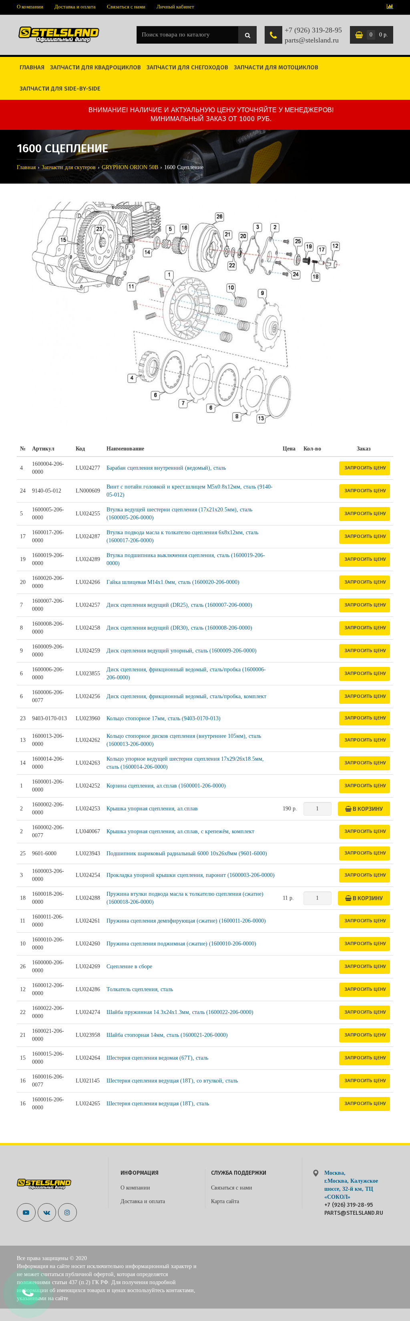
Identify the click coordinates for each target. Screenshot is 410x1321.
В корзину (367, 808)
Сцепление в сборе (129, 966)
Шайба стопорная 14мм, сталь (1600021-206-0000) (167, 1035)
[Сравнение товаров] (390, 7)
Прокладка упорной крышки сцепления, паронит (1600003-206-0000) (191, 875)
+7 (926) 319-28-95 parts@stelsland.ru (313, 35)
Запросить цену (365, 467)
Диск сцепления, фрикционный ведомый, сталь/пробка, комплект (186, 696)
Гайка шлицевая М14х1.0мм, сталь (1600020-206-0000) (173, 582)
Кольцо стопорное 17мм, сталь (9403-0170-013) (164, 718)
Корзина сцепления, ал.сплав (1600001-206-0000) (166, 786)
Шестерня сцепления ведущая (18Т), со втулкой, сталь (172, 1081)
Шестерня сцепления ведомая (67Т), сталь (157, 1058)
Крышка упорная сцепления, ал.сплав (152, 809)
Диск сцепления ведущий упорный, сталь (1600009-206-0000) (182, 651)
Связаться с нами (126, 7)
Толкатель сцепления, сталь (140, 989)
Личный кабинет (175, 7)
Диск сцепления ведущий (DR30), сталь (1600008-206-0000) (179, 628)
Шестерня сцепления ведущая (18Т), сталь (158, 1104)
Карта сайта (225, 1201)
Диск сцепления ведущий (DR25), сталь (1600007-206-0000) (179, 605)
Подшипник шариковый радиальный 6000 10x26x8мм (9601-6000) (187, 853)
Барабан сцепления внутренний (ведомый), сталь (166, 468)
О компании (30, 7)
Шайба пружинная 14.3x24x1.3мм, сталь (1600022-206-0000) (180, 1012)
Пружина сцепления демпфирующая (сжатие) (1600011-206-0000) (186, 921)
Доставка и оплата (75, 7)
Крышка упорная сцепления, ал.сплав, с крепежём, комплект (180, 831)
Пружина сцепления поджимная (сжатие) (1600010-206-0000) (181, 944)
